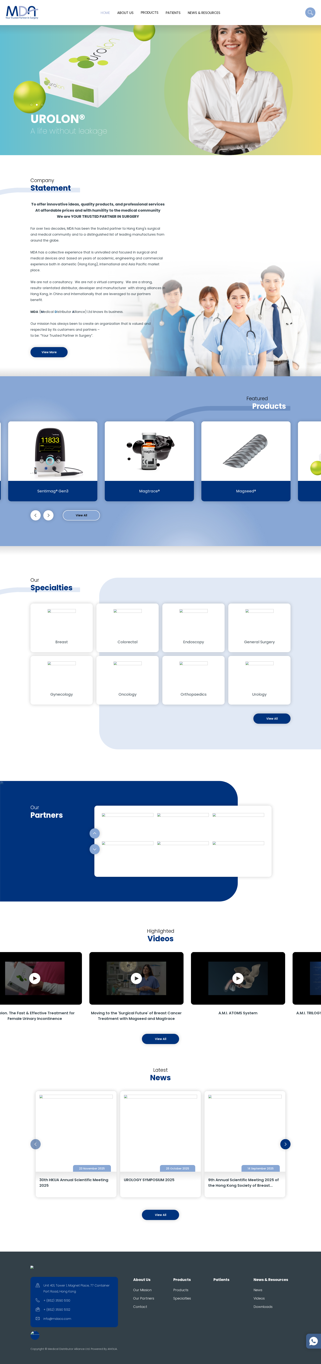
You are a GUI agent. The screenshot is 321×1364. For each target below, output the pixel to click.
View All (81, 515)
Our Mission (142, 1290)
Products (149, 12)
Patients (173, 12)
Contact (140, 1306)
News (258, 1290)
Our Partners (143, 1298)
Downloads (263, 1306)
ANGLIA (112, 1349)
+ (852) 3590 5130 (56, 1300)
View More (49, 352)
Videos (259, 1298)
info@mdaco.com (57, 1318)
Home (105, 12)
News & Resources (204, 12)
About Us (125, 12)
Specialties (182, 1298)
